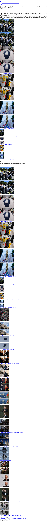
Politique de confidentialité (17, 518)
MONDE (1, 4)
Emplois (7, 518)
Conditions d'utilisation (11, 518)
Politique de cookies (23, 518)
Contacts (5, 518)
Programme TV (2, 518)
